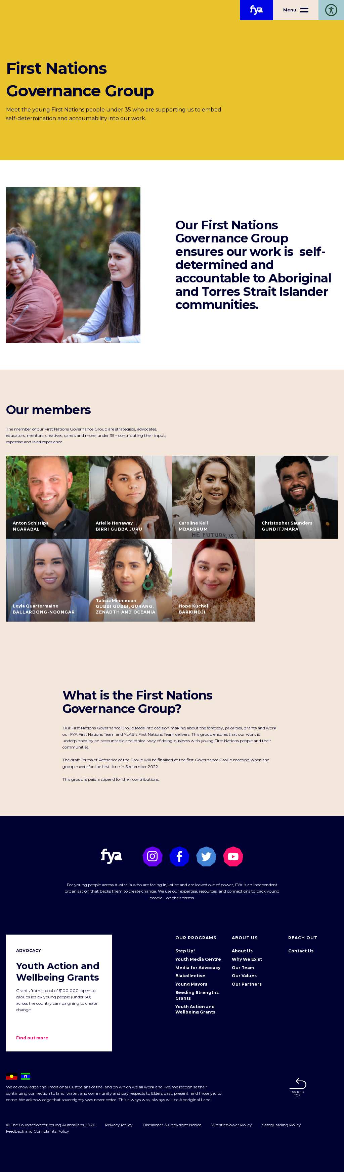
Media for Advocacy (197, 967)
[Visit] (152, 856)
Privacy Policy (119, 1124)
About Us (242, 950)
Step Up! (185, 950)
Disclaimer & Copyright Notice (172, 1124)
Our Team (243, 967)
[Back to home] (256, 10)
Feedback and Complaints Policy (37, 1131)
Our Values (244, 975)
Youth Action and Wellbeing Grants (195, 1009)
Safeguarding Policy (281, 1124)
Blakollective (190, 975)
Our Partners (247, 984)
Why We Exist (247, 959)
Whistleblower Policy (231, 1124)
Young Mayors (191, 984)
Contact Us (300, 950)
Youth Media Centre (198, 959)
